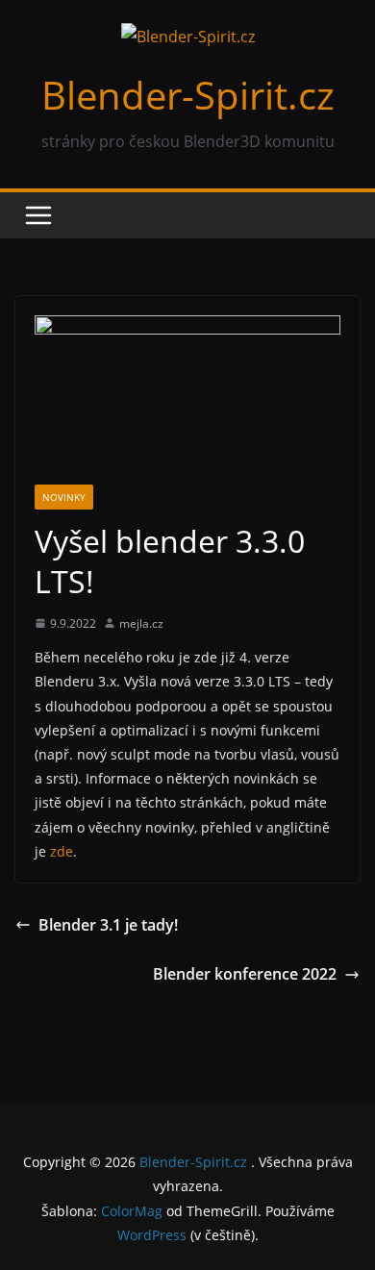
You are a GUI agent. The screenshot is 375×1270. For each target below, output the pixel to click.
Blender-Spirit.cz (188, 94)
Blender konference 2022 (245, 973)
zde (61, 851)
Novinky (64, 497)
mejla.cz (141, 623)
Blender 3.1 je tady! (108, 924)
